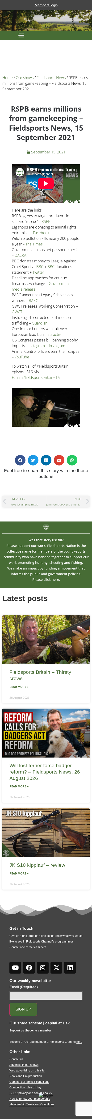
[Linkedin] (70, 968)
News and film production (25, 1076)
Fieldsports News (51, 77)
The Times (33, 244)
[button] (21, 35)
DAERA (20, 255)
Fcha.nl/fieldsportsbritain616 (36, 377)
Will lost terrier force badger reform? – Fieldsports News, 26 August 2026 (44, 772)
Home (7, 77)
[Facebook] (29, 968)
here (43, 947)
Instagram (37, 345)
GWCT (17, 311)
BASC (33, 300)
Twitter (38, 272)
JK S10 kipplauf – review (37, 865)
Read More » (19, 687)
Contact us (16, 1059)
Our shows (24, 77)
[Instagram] (43, 968)
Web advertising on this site (27, 1070)
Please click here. (46, 579)
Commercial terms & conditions (29, 1081)
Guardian (39, 323)
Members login (46, 5)
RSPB (46, 221)
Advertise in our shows (23, 1065)
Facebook (41, 232)
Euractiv (54, 334)
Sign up (23, 1009)
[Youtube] (15, 968)
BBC (39, 266)
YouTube (22, 357)
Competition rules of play (25, 1087)
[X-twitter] (56, 968)
